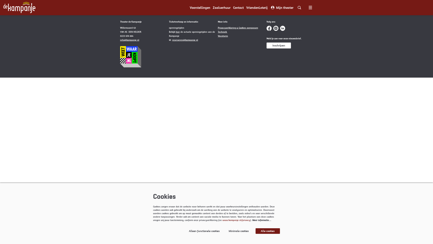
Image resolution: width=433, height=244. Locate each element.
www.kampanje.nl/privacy (236, 220)
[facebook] (269, 28)
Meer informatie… (261, 220)
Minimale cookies (239, 231)
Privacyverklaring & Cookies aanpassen (238, 27)
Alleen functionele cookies (204, 231)
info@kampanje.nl (129, 40)
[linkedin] (282, 28)
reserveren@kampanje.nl (185, 40)
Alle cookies (268, 231)
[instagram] (275, 28)
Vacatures (223, 36)
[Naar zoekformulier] (299, 7)
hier (178, 31)
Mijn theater (284, 8)
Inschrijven (278, 45)
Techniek (222, 31)
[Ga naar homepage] (19, 8)
